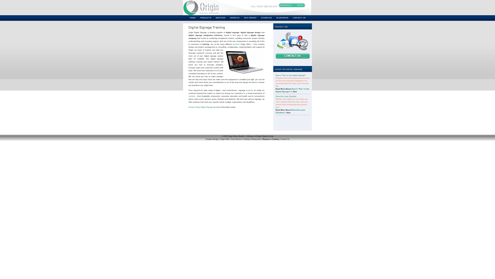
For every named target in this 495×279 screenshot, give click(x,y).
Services (220, 18)
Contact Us (299, 18)
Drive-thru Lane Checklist (286, 96)
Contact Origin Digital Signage (200, 107)
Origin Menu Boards (236, 136)
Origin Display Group (264, 136)
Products (205, 18)
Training (246, 139)
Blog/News (282, 18)
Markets (234, 18)
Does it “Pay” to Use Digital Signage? (291, 75)
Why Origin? (250, 18)
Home (193, 18)
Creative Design (212, 139)
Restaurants (256, 139)
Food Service (236, 139)
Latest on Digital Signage (288, 69)
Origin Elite (224, 139)
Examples (266, 18)
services (236, 44)
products (249, 90)
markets (191, 96)
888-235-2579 (270, 6)
